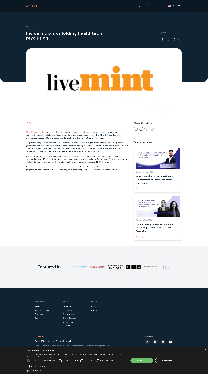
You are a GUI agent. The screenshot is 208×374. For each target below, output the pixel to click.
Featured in (49, 267)
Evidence (127, 6)
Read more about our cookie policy (39, 357)
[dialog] (104, 360)
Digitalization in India (35, 132)
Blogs (37, 318)
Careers (66, 325)
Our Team (67, 310)
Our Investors (69, 314)
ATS (93, 306)
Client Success (69, 318)
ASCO (94, 310)
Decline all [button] (167, 360)
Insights (139, 6)
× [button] (205, 349)
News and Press (42, 310)
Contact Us (68, 322)
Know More (140, 189)
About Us (67, 306)
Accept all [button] (141, 360)
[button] (76, 370)
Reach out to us (156, 6)
